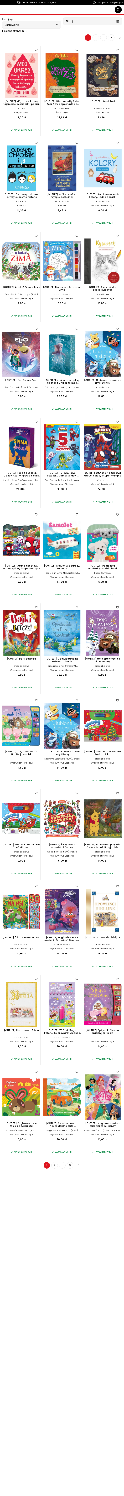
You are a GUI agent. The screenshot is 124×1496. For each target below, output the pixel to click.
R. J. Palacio (21, 201)
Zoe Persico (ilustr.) (68, 1130)
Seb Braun (51, 573)
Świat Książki (62, 112)
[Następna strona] (119, 37)
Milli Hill (21, 108)
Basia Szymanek (102, 573)
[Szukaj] (118, 9)
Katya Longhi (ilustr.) (28, 294)
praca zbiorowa (102, 201)
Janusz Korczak (62, 201)
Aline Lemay (102, 480)
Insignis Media (21, 112)
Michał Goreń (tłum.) (94, 1130)
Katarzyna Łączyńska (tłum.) (58, 387)
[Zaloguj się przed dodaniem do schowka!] (36, 49)
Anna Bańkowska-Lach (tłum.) (21, 1130)
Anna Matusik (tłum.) (67, 573)
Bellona (62, 205)
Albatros (21, 205)
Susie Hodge (102, 294)
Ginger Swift (52, 1130)
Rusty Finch (10, 294)
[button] (31, 25)
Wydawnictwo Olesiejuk (102, 205)
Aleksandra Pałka (61, 108)
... (103, 37)
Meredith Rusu (9, 480)
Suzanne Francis (62, 944)
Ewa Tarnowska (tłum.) (16, 387)
